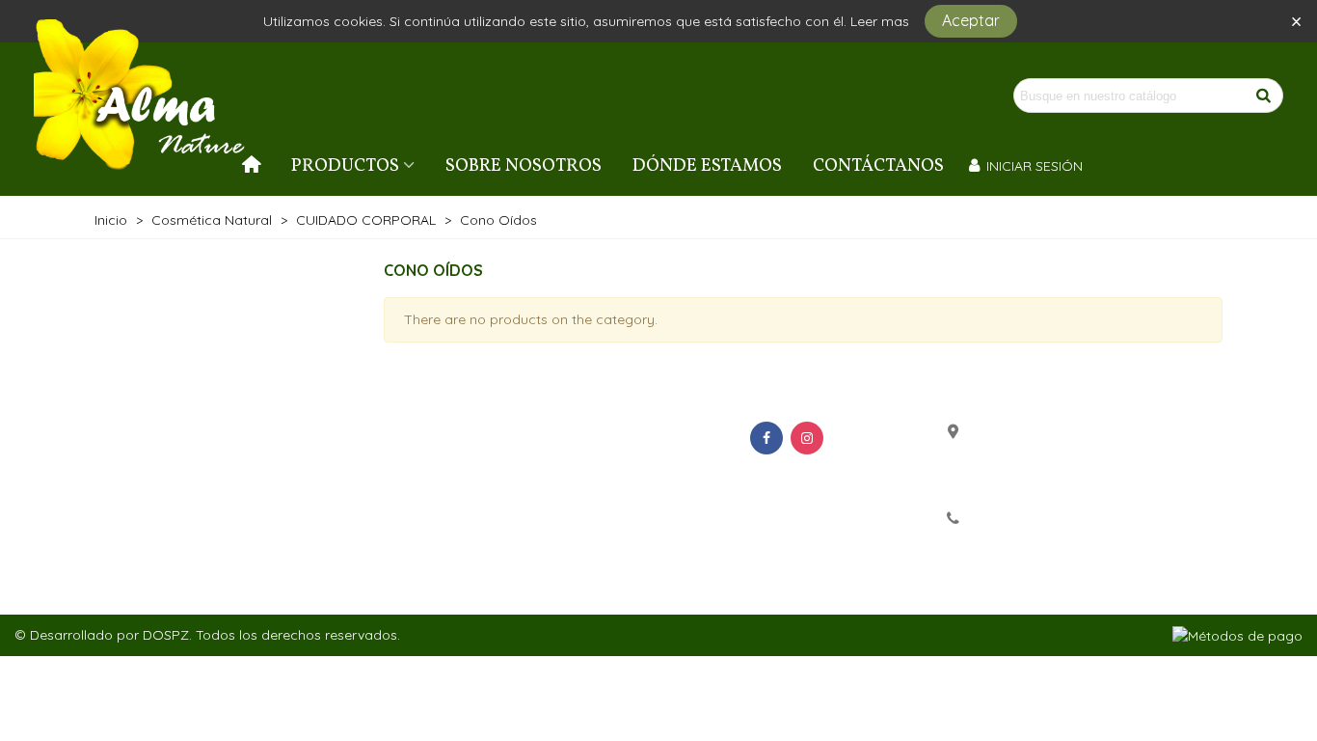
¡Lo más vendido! (406, 489)
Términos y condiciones (199, 462)
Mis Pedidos (619, 462)
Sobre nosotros (523, 165)
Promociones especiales (435, 435)
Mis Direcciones (633, 489)
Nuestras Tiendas (177, 543)
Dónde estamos (707, 165)
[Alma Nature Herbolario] (140, 95)
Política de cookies (183, 516)
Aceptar (971, 20)
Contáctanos (878, 165)
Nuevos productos (412, 462)
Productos (345, 165)
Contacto (147, 570)
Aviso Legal (155, 489)
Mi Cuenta (611, 435)
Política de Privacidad (194, 435)
